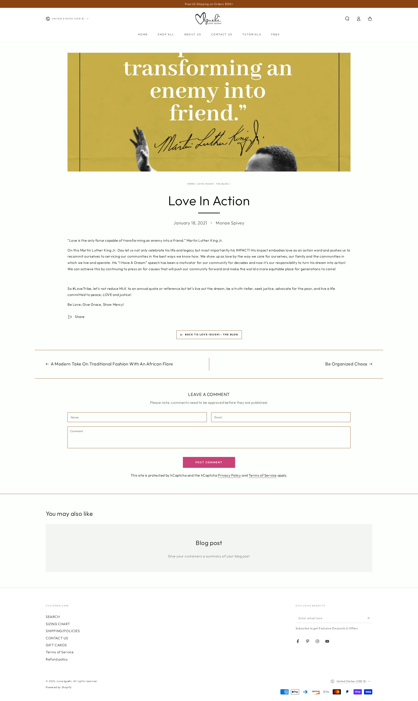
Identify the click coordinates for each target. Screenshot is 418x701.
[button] (347, 19)
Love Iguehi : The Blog (213, 183)
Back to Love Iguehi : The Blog (212, 334)
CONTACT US (57, 638)
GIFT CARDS (56, 645)
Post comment (209, 462)
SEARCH (53, 616)
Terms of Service (263, 475)
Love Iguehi (64, 681)
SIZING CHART (58, 624)
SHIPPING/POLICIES (63, 631)
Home (191, 183)
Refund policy (57, 659)
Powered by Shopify (59, 687)
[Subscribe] (369, 618)
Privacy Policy (229, 475)
